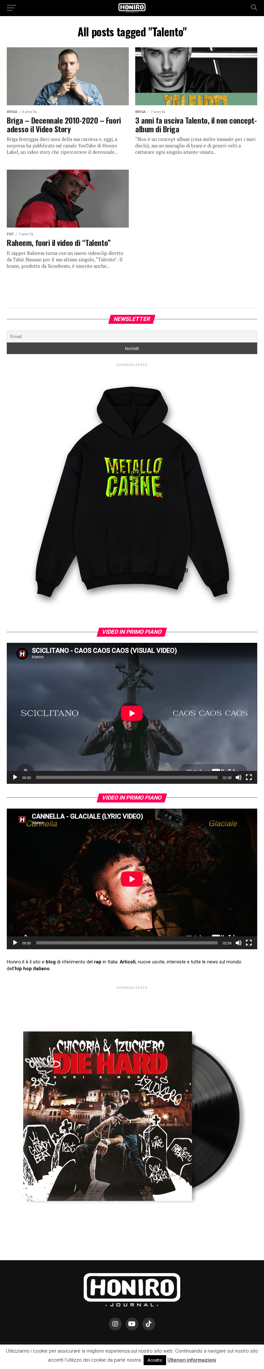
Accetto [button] (154, 1360)
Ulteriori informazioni (191, 1360)
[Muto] (238, 777)
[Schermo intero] (249, 777)
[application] (132, 713)
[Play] (15, 777)
